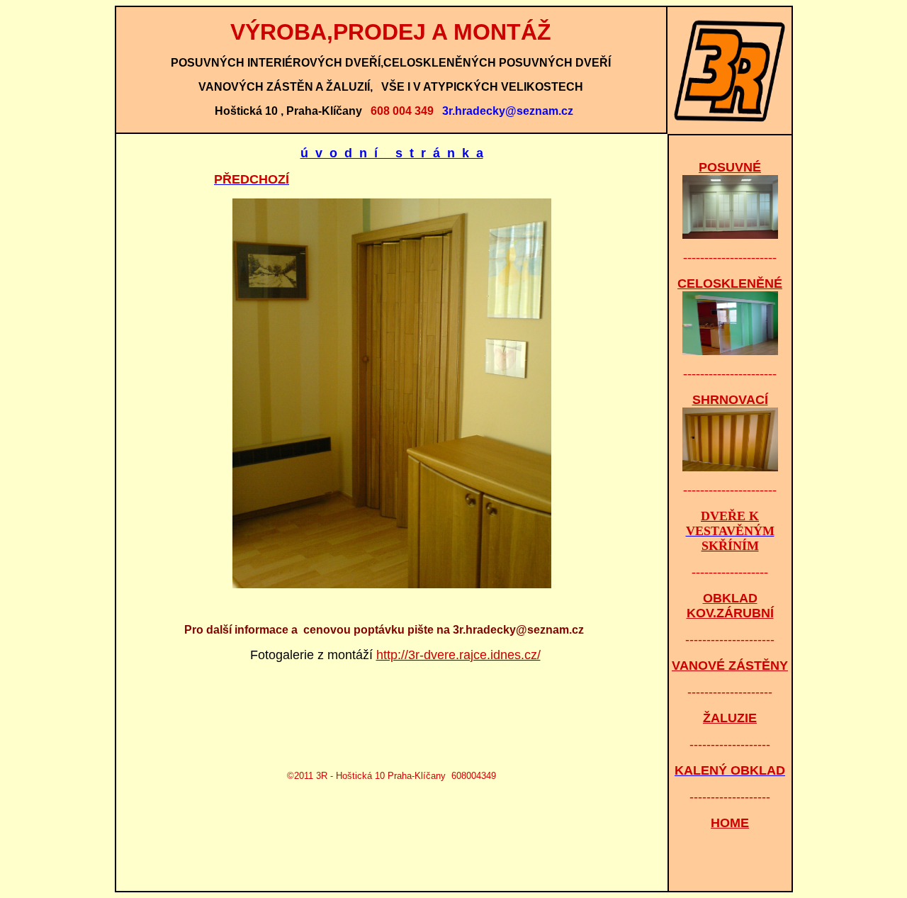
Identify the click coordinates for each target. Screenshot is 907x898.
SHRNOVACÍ (730, 400)
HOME (730, 823)
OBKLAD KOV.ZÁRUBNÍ (730, 605)
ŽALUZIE (730, 718)
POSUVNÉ (730, 167)
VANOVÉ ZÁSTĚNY (730, 665)
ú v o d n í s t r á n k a (391, 153)
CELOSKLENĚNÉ (729, 283)
